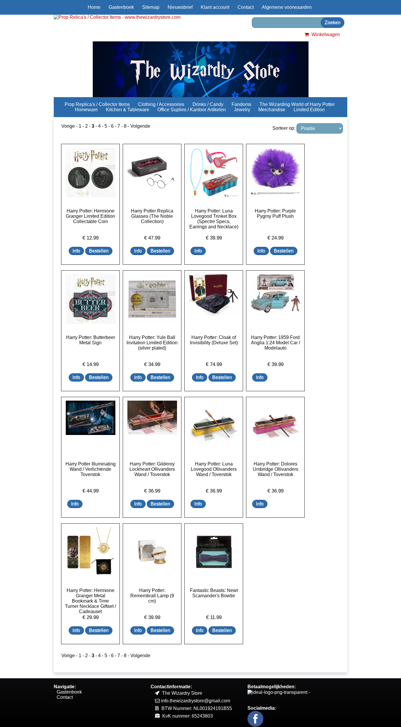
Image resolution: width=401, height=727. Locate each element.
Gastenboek (121, 7)
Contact (245, 7)
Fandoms (241, 104)
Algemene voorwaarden (287, 7)
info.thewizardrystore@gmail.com (195, 700)
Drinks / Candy (208, 104)
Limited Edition (309, 109)
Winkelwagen (325, 34)
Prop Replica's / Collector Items (97, 104)
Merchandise (271, 109)
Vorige (68, 126)
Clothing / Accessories (161, 104)
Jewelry (242, 109)
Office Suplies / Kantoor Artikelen (191, 109)
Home (94, 7)
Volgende (140, 126)
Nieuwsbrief (180, 7)
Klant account (215, 7)
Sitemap (150, 7)
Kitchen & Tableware (127, 109)
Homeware (86, 109)
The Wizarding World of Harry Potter (297, 104)
